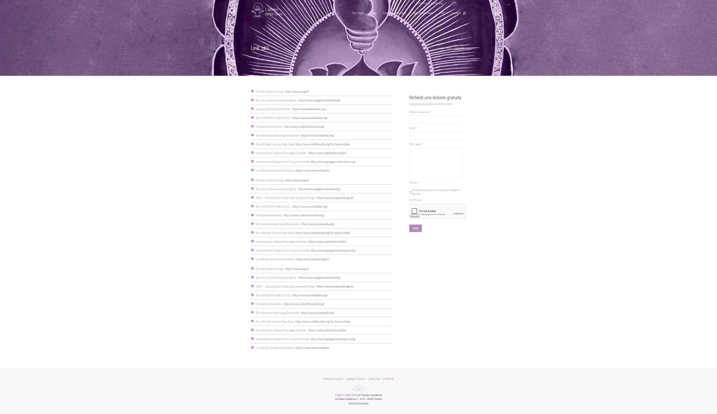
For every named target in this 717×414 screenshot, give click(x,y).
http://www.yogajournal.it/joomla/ (319, 100)
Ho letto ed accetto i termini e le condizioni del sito (435, 191)
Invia (415, 228)
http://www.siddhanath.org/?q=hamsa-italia (322, 144)
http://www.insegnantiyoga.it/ (335, 197)
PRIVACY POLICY (333, 379)
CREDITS (388, 379)
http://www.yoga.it (297, 91)
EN (454, 3)
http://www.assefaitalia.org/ (310, 117)
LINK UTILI (374, 379)
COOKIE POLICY (356, 379)
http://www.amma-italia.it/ (313, 170)
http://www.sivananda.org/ (317, 135)
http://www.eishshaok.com (309, 109)
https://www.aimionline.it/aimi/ (327, 153)
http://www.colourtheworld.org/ (304, 126)
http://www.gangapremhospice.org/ (333, 161)
